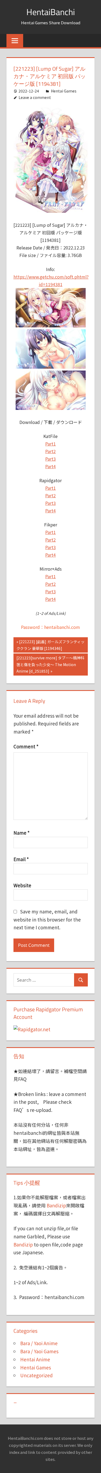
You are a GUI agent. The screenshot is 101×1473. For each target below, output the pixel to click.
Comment (26, 746)
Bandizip (56, 1205)
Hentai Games (63, 91)
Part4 (50, 466)
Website (22, 885)
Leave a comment (35, 97)
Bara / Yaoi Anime (39, 1343)
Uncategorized (36, 1375)
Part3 (50, 458)
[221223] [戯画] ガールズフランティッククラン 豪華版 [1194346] (50, 645)
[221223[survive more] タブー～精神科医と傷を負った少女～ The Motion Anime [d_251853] (50, 664)
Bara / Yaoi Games (39, 1351)
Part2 (50, 451)
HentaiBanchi (50, 11)
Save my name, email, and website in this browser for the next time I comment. (47, 919)
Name (21, 832)
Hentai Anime (35, 1359)
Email (21, 859)
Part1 (50, 443)
